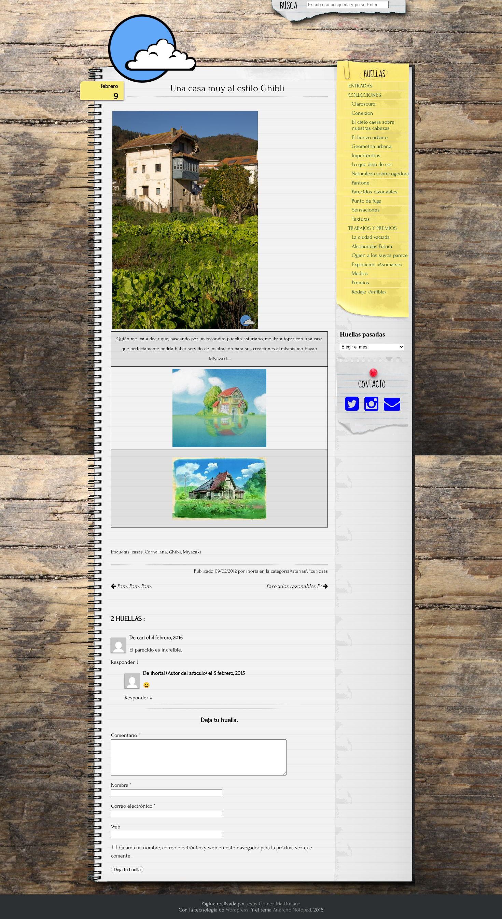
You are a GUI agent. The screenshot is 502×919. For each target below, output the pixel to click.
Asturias (298, 571)
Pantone (360, 183)
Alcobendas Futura (372, 246)
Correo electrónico (133, 806)
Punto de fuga (366, 201)
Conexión (362, 113)
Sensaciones (366, 210)
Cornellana (156, 552)
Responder (123, 662)
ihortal (158, 673)
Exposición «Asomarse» (377, 264)
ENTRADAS (360, 86)
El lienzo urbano (370, 137)
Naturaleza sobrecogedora (380, 173)
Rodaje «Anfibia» (369, 292)
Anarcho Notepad (292, 910)
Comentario (125, 735)
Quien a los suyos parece (380, 255)
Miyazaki (192, 552)
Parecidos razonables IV (294, 586)
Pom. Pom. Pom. (134, 586)
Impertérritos (366, 155)
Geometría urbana (371, 146)
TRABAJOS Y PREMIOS (372, 228)
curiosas (319, 571)
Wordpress (237, 910)
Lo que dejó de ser (372, 164)
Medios (360, 273)
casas (137, 552)
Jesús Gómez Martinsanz (273, 904)
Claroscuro (363, 104)
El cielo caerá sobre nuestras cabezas (373, 125)
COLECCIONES (364, 95)
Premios (360, 282)
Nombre (121, 785)
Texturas (361, 219)
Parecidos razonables (375, 192)
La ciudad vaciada (371, 237)
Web (115, 827)
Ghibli (175, 552)
